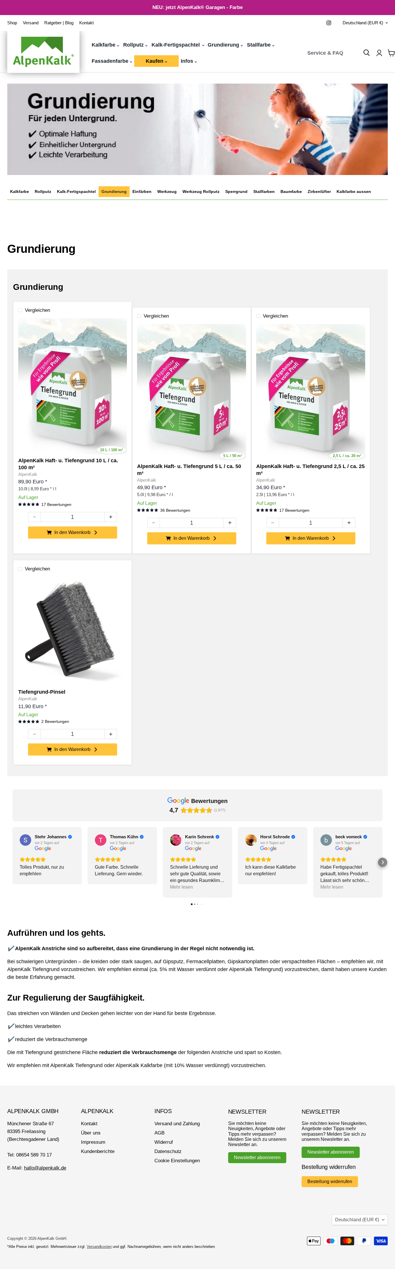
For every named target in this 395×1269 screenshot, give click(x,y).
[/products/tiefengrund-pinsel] (72, 631)
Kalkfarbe (104, 45)
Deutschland (363, 23)
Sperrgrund (236, 191)
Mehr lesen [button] (181, 887)
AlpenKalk (27, 474)
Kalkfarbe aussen (354, 191)
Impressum (93, 1142)
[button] (12, 862)
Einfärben (142, 191)
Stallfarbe (259, 45)
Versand (30, 23)
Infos (188, 61)
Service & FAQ (325, 53)
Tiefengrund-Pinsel (41, 692)
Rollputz (134, 45)
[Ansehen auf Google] (25, 840)
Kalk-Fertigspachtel (176, 45)
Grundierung (224, 45)
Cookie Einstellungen (177, 1160)
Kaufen (155, 61)
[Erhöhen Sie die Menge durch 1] (111, 517)
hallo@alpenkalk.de (45, 1168)
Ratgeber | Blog (58, 23)
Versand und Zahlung (177, 1123)
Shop (12, 23)
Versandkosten (99, 1246)
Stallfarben (264, 191)
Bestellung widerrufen (329, 1181)
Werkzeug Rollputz (200, 191)
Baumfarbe (291, 191)
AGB (159, 1133)
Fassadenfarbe (111, 61)
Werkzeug (167, 191)
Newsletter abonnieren (257, 1157)
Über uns (91, 1133)
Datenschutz (168, 1151)
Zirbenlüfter (319, 191)
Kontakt (86, 23)
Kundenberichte (98, 1151)
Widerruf (163, 1142)
